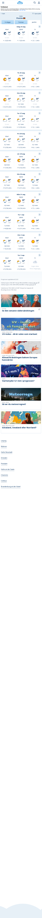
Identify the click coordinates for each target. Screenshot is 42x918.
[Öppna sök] (34, 3)
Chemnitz (4, 475)
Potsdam (4, 464)
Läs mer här (22, 10)
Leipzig (3, 441)
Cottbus (4, 481)
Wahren (4, 446)
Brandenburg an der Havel (11, 486)
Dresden (4, 458)
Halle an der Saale (7, 469)
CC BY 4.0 (34, 283)
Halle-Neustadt (6, 452)
